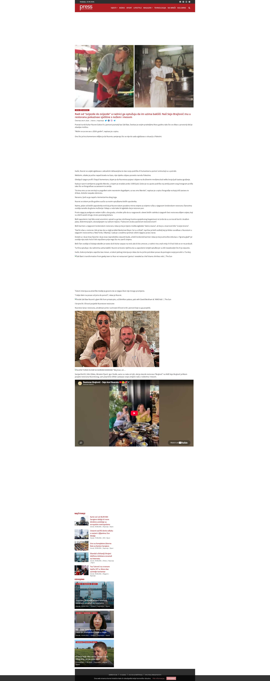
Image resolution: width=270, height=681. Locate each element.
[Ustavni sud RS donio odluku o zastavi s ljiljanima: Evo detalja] (81, 534)
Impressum (113, 675)
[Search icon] (189, 8)
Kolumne (181, 8)
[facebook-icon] (180, 2)
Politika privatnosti (153, 675)
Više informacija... (159, 678)
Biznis (122, 8)
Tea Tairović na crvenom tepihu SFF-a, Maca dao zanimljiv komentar (100, 569)
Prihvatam (171, 678)
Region (87, 642)
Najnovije (85, 110)
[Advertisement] (114, 29)
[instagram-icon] (189, 2)
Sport (129, 8)
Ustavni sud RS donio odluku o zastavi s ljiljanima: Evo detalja (101, 533)
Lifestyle (138, 8)
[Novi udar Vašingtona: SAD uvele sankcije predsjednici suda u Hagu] (94, 624)
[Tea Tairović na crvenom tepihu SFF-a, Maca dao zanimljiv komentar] (81, 570)
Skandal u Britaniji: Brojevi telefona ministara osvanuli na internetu (101, 556)
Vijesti (113, 8)
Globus (105, 561)
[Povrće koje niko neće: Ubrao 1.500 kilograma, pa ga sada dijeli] (94, 653)
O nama (123, 675)
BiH (104, 538)
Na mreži (172, 8)
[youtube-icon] (186, 2)
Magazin (147, 8)
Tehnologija (160, 8)
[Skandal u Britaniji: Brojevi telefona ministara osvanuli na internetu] (81, 557)
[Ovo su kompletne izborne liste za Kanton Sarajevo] (81, 545)
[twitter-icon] (183, 2)
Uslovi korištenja (136, 675)
